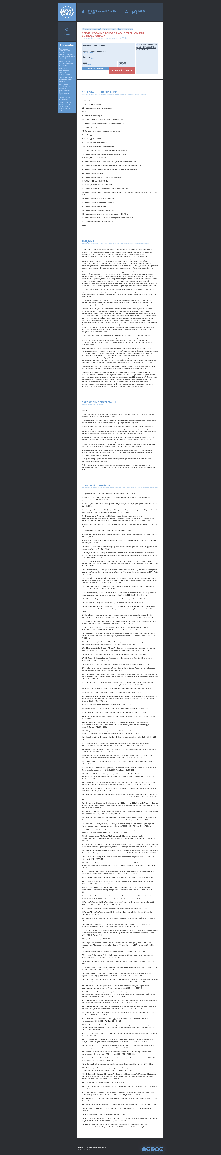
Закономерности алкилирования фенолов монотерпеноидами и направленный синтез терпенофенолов (67, 53)
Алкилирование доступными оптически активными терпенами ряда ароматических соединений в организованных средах (67, 103)
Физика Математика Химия (67, 12)
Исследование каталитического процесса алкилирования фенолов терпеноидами (65, 89)
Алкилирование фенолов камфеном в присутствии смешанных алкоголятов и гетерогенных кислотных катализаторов (66, 68)
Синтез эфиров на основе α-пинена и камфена (65, 79)
